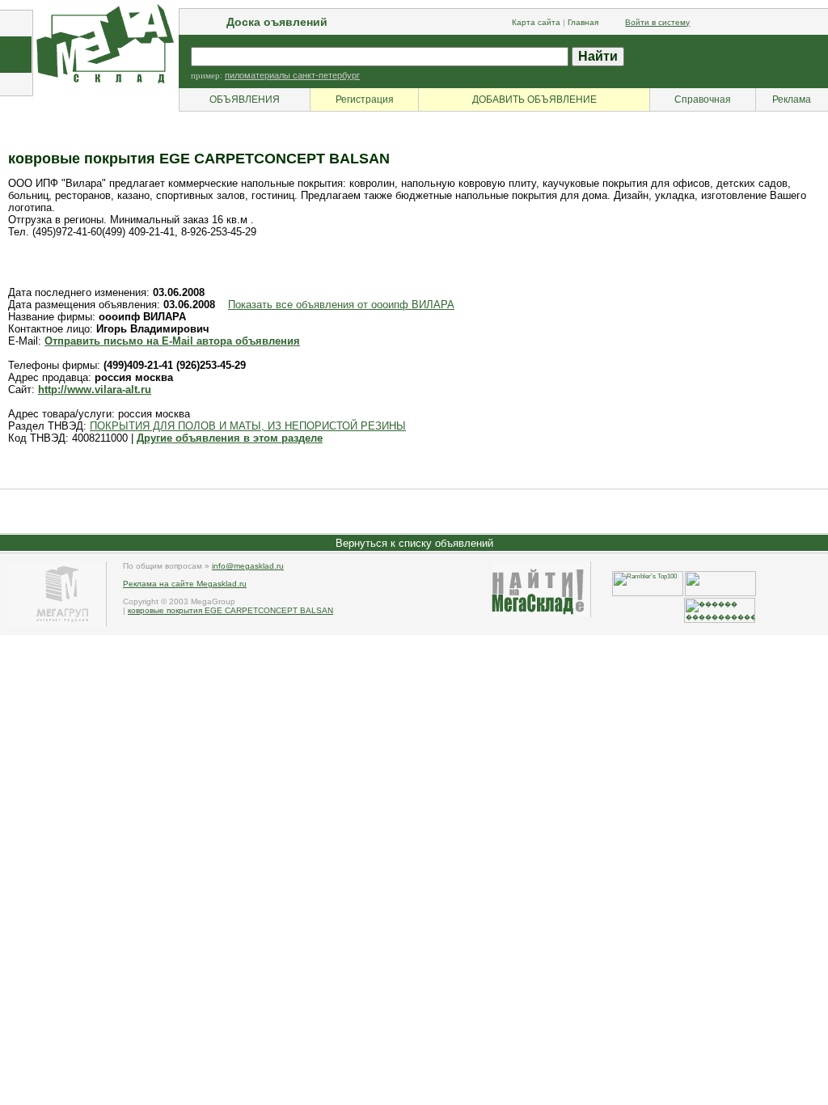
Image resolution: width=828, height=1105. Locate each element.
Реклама (791, 99)
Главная (583, 22)
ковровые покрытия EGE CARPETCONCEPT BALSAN (230, 610)
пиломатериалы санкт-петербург (292, 75)
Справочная (702, 99)
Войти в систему (657, 22)
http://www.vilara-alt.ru (94, 389)
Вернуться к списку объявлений (414, 543)
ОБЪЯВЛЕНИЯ (244, 99)
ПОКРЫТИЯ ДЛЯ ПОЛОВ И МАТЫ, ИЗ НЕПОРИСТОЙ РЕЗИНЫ (248, 426)
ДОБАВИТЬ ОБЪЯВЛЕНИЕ (534, 99)
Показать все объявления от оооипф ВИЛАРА (341, 304)
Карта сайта (536, 22)
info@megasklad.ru (248, 565)
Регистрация (365, 99)
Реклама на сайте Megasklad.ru (185, 583)
